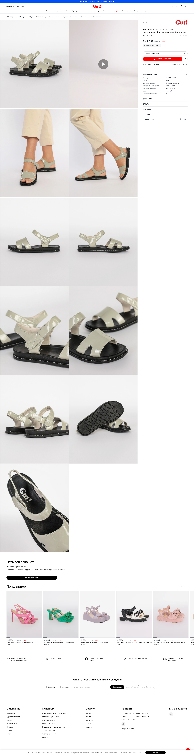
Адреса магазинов (13, 717)
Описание (147, 99)
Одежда (75, 11)
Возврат (146, 114)
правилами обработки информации (145, 688)
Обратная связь (12, 724)
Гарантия (89, 727)
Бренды (105, 11)
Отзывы (9, 720)
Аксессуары (59, 11)
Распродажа (115, 11)
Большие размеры (94, 11)
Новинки (49, 11)
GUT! (145, 22)
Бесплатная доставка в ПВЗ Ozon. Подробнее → (97, 1)
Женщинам (10, 6)
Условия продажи (48, 730)
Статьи (9, 730)
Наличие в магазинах (180, 65)
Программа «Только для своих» (54, 713)
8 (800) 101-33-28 (127, 716)
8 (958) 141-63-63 (128, 719)
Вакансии (9, 734)
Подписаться (117, 687)
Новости (9, 727)
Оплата (146, 104)
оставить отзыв (31, 577)
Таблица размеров (49, 734)
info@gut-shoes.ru (128, 729)
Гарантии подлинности (50, 717)
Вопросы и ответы (49, 724)
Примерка (89, 720)
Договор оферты (48, 720)
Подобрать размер (152, 65)
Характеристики (150, 74)
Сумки (83, 11)
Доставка (147, 109)
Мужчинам (20, 6)
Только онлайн (127, 11)
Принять (155, 752)
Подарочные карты (141, 11)
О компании (10, 713)
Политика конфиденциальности (54, 727)
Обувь (68, 11)
